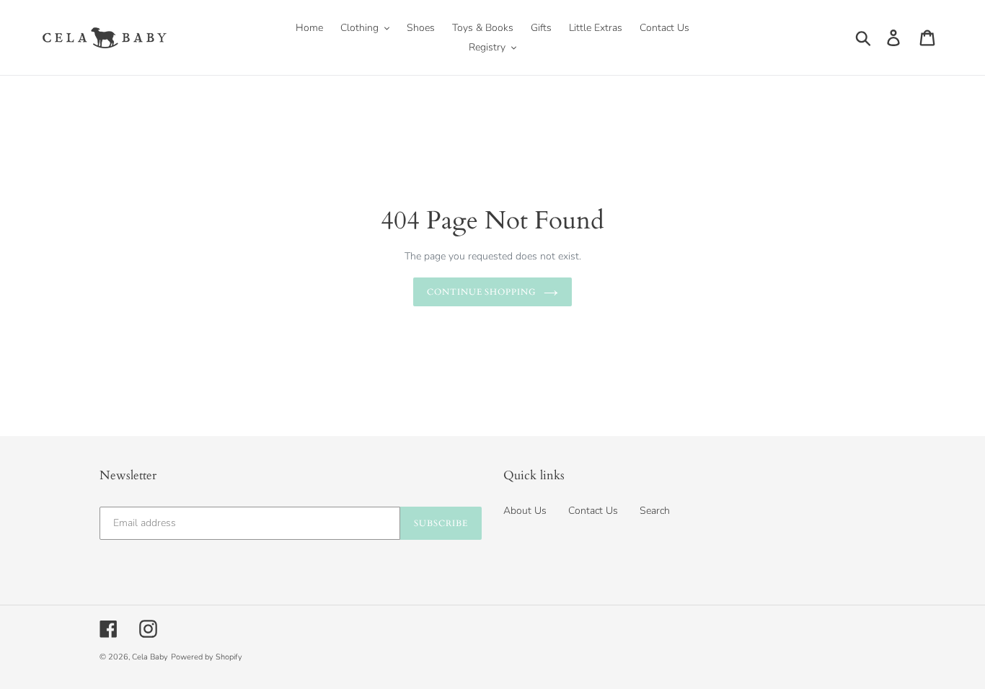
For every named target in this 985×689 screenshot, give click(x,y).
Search (655, 510)
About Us (525, 510)
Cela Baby (150, 657)
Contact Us (593, 510)
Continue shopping (481, 292)
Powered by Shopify (206, 657)
